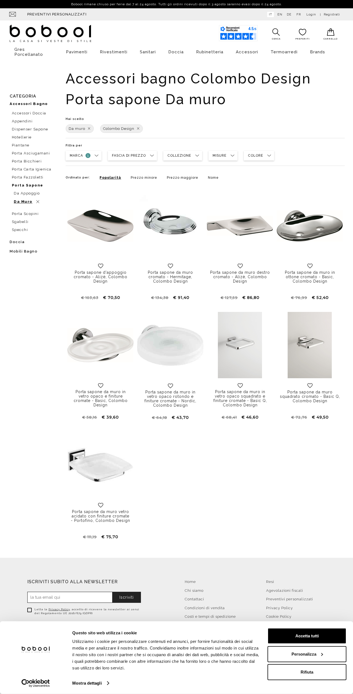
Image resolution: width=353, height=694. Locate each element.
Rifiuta (307, 672)
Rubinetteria (209, 51)
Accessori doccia (29, 113)
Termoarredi (284, 51)
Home (190, 582)
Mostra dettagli (87, 683)
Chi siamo (194, 590)
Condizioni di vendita (205, 608)
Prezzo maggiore (182, 177)
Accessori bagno (29, 104)
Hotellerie (22, 137)
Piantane (21, 145)
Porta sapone (27, 185)
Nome (213, 177)
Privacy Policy (59, 609)
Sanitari (148, 51)
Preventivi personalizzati (57, 14)
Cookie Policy (279, 616)
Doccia (176, 51)
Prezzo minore (144, 177)
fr (298, 14)
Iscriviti (126, 597)
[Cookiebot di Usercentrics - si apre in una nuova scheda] (36, 683)
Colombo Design (118, 129)
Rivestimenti (113, 51)
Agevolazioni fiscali (284, 590)
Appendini (22, 121)
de (289, 14)
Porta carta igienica (32, 169)
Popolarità (110, 177)
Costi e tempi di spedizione (210, 616)
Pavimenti (76, 51)
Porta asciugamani (31, 153)
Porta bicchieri (27, 161)
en (279, 14)
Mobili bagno (24, 251)
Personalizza (304, 653)
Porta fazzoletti (28, 177)
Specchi (20, 230)
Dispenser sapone (30, 129)
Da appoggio (27, 193)
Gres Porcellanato (28, 52)
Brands (317, 51)
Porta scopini (25, 214)
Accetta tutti (307, 635)
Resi (270, 582)
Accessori (247, 51)
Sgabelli (20, 222)
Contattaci (194, 599)
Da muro (77, 129)
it (270, 14)
